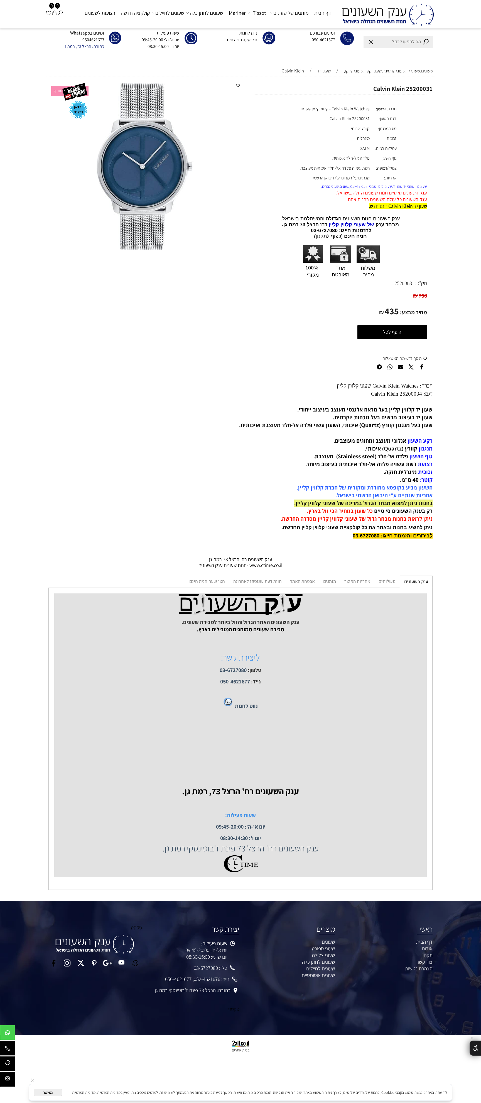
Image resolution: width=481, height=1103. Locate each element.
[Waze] (7, 1065)
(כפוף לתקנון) (328, 236)
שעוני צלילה (323, 955)
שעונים (328, 941)
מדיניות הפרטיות (83, 1092)
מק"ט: (421, 283)
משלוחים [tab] (387, 581)
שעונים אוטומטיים (318, 975)
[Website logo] (385, 13)
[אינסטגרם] (7, 1080)
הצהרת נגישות (419, 968)
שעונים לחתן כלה (206, 12)
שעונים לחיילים (169, 12)
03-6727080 (206, 968)
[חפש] (60, 12)
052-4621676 (207, 979)
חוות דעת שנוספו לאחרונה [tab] (257, 581)
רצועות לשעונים (100, 12)
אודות (427, 948)
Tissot (259, 12)
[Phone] (7, 1049)
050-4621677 (178, 979)
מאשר (48, 1092)
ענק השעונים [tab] (416, 581)
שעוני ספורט (323, 948)
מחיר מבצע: (413, 312)
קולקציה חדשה (135, 12)
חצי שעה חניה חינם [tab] (207, 581)
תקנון (428, 955)
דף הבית (322, 12)
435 (392, 311)
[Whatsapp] (7, 1034)
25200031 (404, 283)
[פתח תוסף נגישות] (475, 1048)
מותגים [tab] (329, 581)
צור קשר (424, 961)
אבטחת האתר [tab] (302, 581)
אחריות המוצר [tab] (357, 581)
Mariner (237, 12)
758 (423, 295)
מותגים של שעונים (291, 12)
